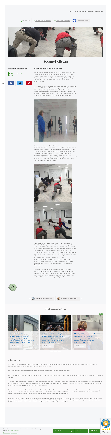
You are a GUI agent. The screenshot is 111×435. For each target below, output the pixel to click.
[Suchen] (85, 2)
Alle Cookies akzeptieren (99, 431)
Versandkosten (59, 426)
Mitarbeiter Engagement (43, 20)
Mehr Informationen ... (14, 430)
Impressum (14, 433)
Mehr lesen (16, 346)
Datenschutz (6, 433)
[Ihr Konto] (93, 2)
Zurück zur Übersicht (63, 20)
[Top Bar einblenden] (101, 2)
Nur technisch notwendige (63, 431)
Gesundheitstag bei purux (15, 74)
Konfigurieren (81, 431)
